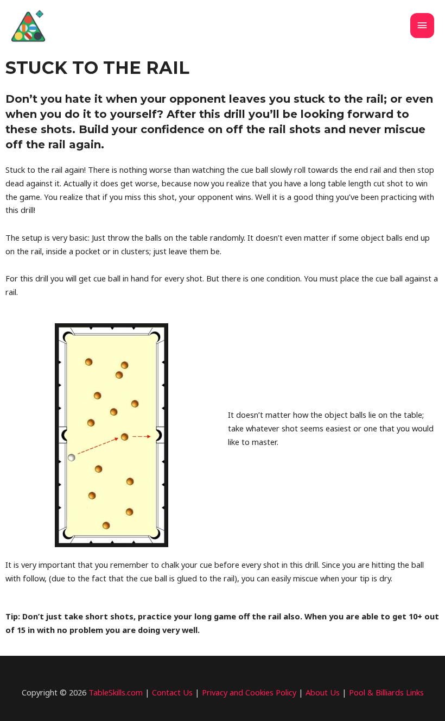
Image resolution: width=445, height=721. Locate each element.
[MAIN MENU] (422, 25)
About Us (323, 692)
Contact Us (172, 692)
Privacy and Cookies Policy (249, 692)
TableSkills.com (115, 692)
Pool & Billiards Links (386, 692)
